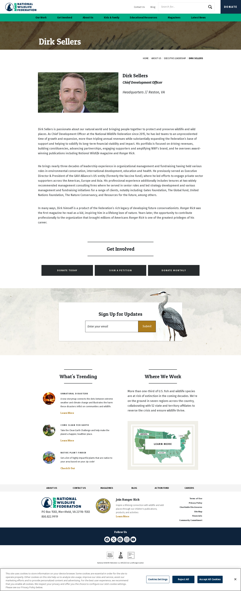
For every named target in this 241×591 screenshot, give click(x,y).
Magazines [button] (174, 17)
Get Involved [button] (64, 17)
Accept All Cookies (210, 579)
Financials (197, 516)
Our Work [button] (41, 17)
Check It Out (68, 468)
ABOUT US (51, 488)
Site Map (198, 512)
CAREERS (189, 488)
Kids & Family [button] (111, 17)
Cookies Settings (157, 579)
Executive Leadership (175, 58)
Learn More (67, 412)
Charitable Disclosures (191, 507)
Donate (230, 6)
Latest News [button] (198, 17)
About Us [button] (88, 17)
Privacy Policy (195, 503)
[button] (147, 326)
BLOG (134, 488)
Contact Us (139, 7)
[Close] (235, 579)
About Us (156, 58)
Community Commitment (190, 520)
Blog (152, 7)
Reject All (183, 579)
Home (146, 58)
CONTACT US (79, 488)
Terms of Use (195, 498)
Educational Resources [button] (143, 17)
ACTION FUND (162, 488)
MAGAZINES (107, 488)
